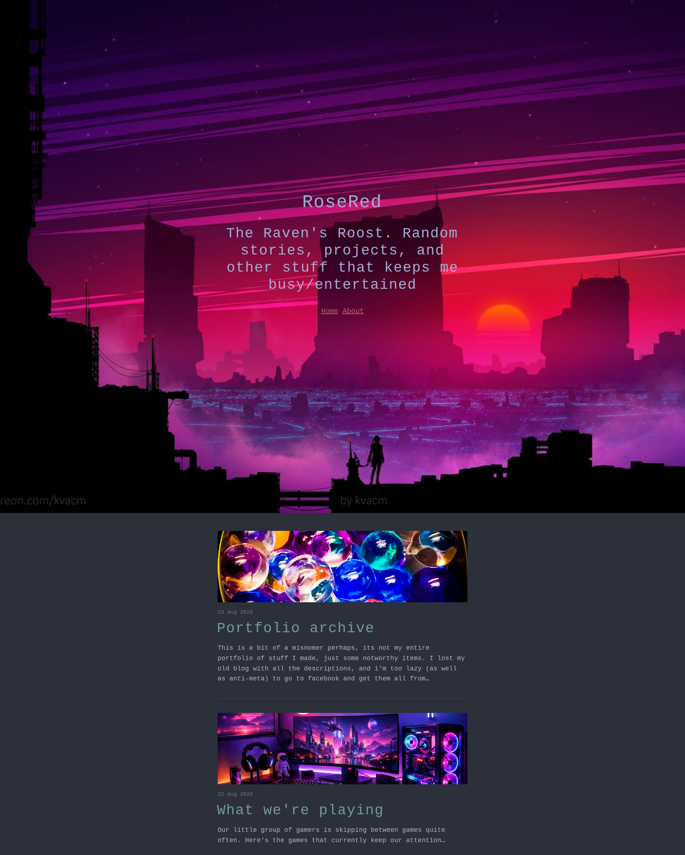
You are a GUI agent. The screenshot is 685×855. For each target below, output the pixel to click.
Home (329, 311)
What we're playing (300, 811)
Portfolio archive (296, 628)
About (353, 311)
